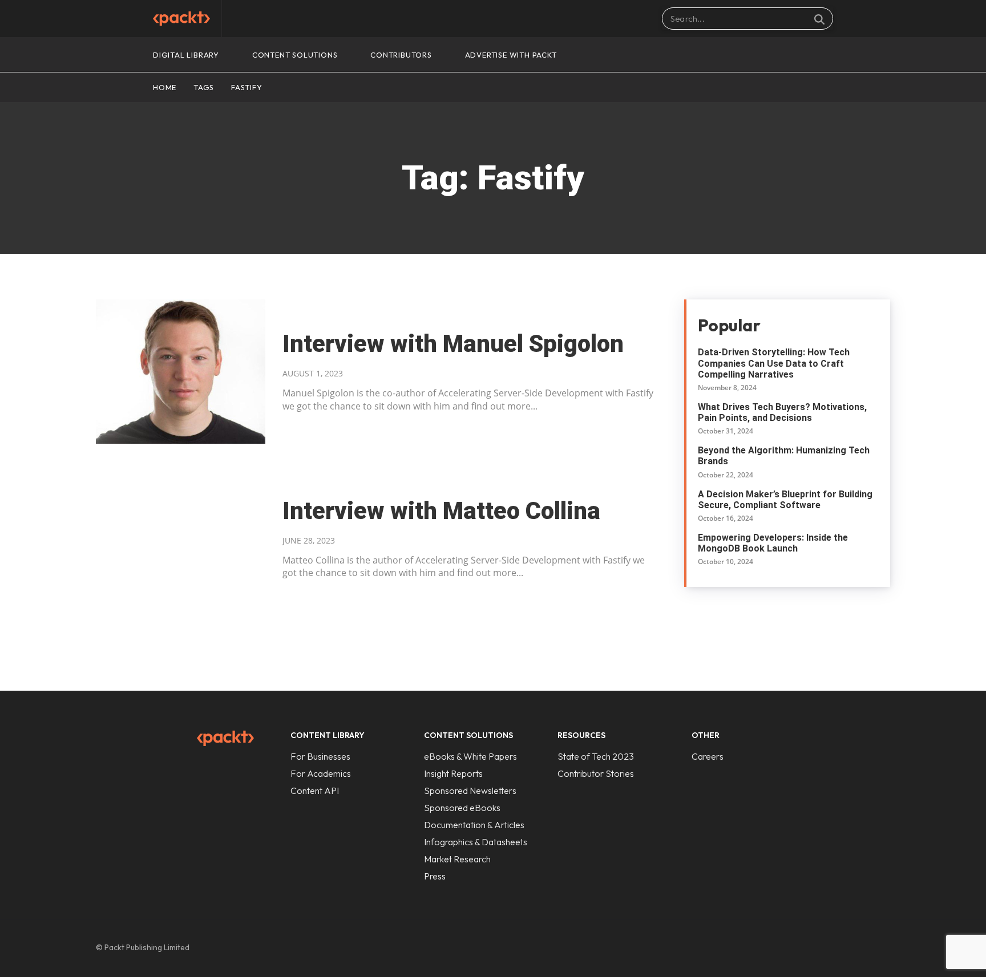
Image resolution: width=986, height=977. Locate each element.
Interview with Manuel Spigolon (453, 344)
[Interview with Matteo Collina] (180, 539)
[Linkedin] (833, 948)
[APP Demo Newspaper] (181, 18)
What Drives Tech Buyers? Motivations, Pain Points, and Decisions (782, 412)
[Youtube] (881, 948)
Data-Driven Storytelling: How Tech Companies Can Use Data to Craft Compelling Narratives (774, 363)
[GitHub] (809, 948)
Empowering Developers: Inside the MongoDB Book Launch (773, 543)
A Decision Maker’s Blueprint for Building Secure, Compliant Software (785, 499)
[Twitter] (857, 948)
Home (164, 87)
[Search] (819, 18)
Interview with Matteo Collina (441, 511)
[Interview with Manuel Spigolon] (180, 371)
